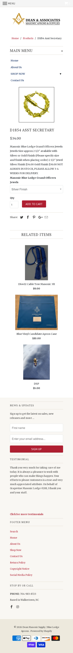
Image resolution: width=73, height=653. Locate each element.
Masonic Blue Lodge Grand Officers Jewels (33, 180)
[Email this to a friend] (46, 217)
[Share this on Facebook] (27, 217)
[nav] (9, 3)
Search (14, 531)
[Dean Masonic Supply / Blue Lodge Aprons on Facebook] (12, 607)
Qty (12, 198)
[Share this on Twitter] (21, 217)
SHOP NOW (18, 73)
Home (14, 60)
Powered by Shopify (41, 631)
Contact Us (17, 80)
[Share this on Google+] (39, 217)
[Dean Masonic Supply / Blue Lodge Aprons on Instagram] (18, 607)
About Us (16, 67)
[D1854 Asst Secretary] (36, 104)
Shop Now (15, 550)
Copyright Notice (19, 568)
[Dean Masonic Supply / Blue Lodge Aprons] (36, 19)
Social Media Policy (21, 575)
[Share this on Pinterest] (33, 217)
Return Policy (18, 562)
